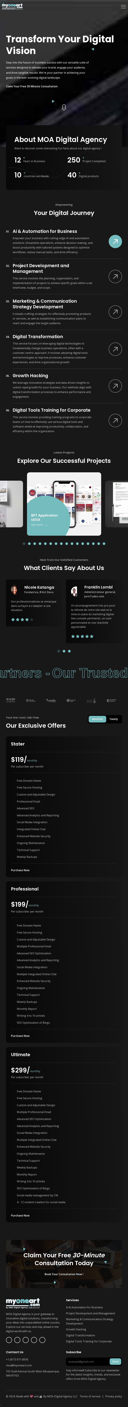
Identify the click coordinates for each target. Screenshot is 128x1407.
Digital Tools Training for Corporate (89, 1341)
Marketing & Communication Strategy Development (89, 1321)
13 (88, 544)
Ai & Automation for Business (84, 1307)
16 (104, 544)
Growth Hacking (76, 1329)
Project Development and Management (90, 1313)
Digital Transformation (80, 1335)
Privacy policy (113, 1396)
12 (83, 544)
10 (72, 544)
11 (78, 544)
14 (94, 544)
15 (99, 544)
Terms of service (90, 1396)
